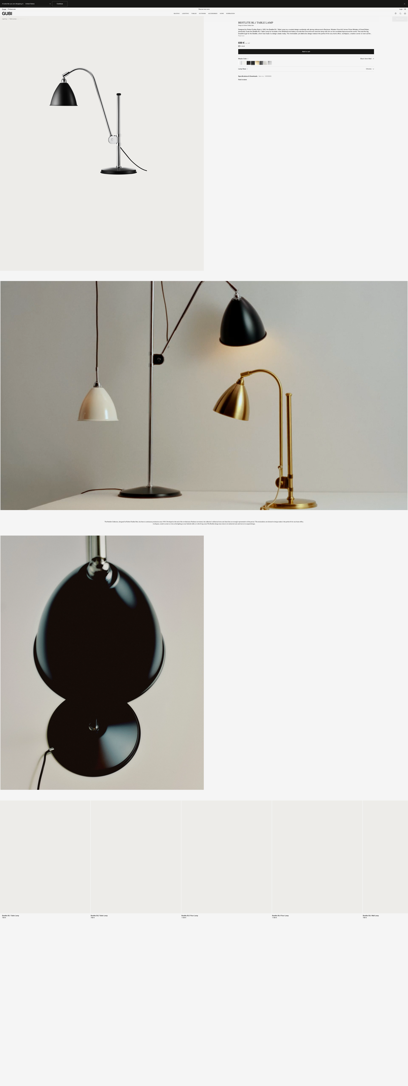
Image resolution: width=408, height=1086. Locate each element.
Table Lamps (12, 19)
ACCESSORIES (212, 13)
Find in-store (242, 79)
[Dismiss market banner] (404, 4)
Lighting (4, 19)
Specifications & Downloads (247, 76)
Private (4, 9)
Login (401, 9)
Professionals (12, 9)
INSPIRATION (230, 13)
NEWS (222, 13)
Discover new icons (204, 9)
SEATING (177, 13)
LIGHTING (185, 13)
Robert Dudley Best (249, 25)
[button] (405, 13)
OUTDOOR (202, 13)
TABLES (193, 13)
